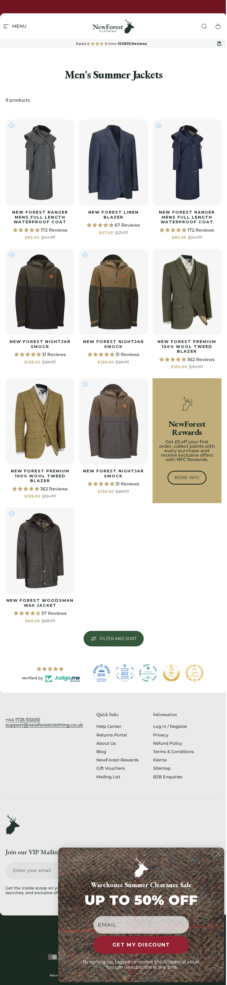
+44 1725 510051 (23, 719)
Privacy (160, 735)
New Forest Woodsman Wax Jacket (40, 603)
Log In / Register (170, 726)
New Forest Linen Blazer (113, 215)
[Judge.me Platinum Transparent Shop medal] (148, 673)
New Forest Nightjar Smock (40, 344)
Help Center (108, 726)
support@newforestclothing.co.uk (44, 725)
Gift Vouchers (110, 768)
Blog (101, 751)
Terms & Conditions (173, 751)
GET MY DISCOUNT (141, 945)
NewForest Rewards (117, 760)
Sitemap (162, 768)
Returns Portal (111, 735)
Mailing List (108, 776)
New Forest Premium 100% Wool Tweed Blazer (187, 346)
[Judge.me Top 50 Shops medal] (171, 673)
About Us (106, 743)
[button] (27, 230)
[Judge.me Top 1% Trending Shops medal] (194, 673)
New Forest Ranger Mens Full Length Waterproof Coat (40, 217)
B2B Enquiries (167, 776)
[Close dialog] (218, 854)
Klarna (160, 760)
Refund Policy (167, 743)
